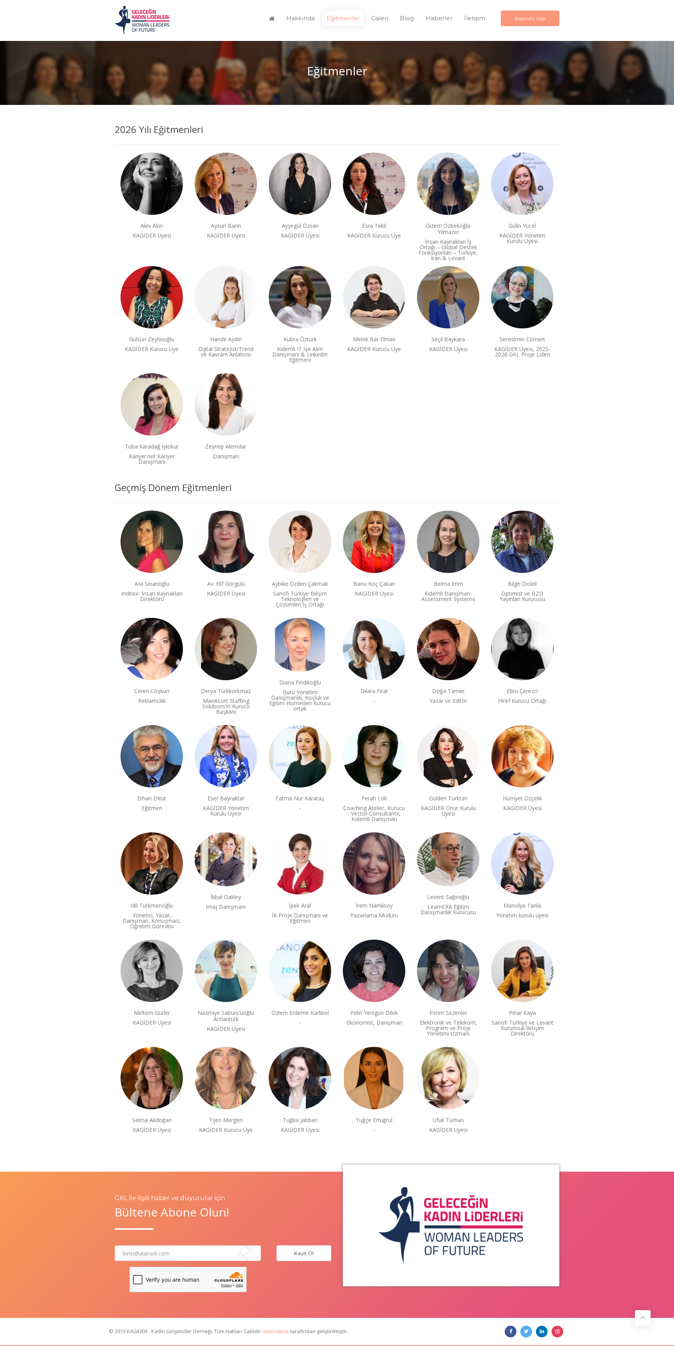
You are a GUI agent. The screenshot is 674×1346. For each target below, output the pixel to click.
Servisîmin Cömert (522, 339)
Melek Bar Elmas (374, 339)
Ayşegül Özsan (300, 226)
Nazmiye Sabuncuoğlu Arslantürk (226, 1016)
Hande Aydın (226, 339)
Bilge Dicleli (522, 584)
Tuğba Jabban (300, 1120)
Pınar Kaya (522, 1013)
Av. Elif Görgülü (226, 584)
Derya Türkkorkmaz (226, 691)
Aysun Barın (226, 226)
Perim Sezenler (448, 1013)
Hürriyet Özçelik (522, 798)
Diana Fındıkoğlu (300, 682)
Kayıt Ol (304, 1253)
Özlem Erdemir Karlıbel (300, 1013)
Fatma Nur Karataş (300, 798)
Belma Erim (448, 584)
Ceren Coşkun (151, 691)
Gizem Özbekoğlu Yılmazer (448, 229)
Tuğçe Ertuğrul (374, 1120)
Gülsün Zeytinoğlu (151, 339)
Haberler (439, 18)
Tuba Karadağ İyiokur (152, 446)
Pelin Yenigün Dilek (374, 1013)
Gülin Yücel (522, 226)
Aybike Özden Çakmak (300, 584)
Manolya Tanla (522, 906)
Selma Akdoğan (152, 1120)
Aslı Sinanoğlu (152, 584)
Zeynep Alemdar (226, 446)
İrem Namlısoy (374, 906)
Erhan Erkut (151, 798)
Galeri (379, 18)
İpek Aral (300, 906)
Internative (276, 1331)
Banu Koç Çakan (374, 584)
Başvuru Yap (530, 18)
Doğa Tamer (448, 691)
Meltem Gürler (152, 1013)
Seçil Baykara (448, 339)
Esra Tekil (374, 226)
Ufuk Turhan (448, 1120)
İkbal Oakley (226, 897)
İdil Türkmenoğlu (152, 906)
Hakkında (300, 18)
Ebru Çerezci (522, 691)
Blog (407, 18)
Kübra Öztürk (300, 339)
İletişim (474, 18)
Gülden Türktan (448, 798)
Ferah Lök (374, 798)
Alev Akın (151, 226)
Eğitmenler (343, 18)
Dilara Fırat (374, 691)
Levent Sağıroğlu (448, 897)
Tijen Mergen (226, 1120)
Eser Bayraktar (226, 798)
